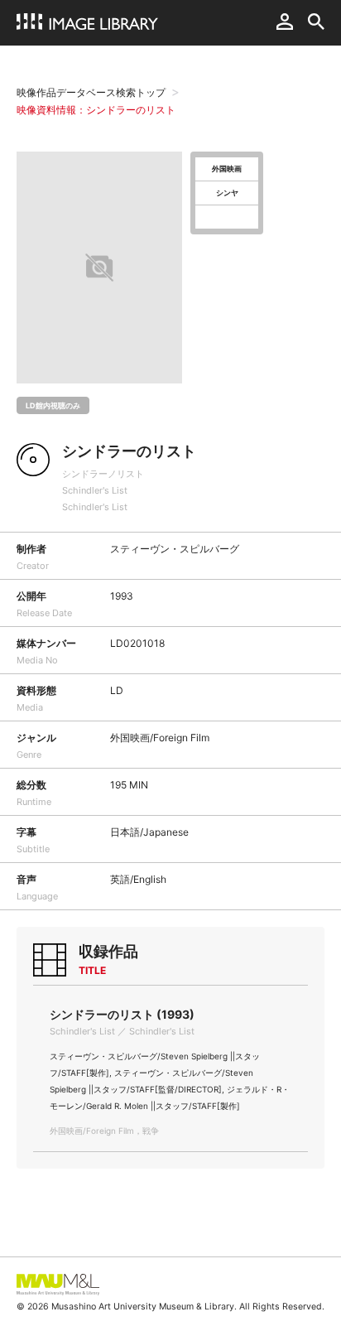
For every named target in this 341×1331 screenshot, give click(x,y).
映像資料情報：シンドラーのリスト (96, 110)
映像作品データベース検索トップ (91, 92)
